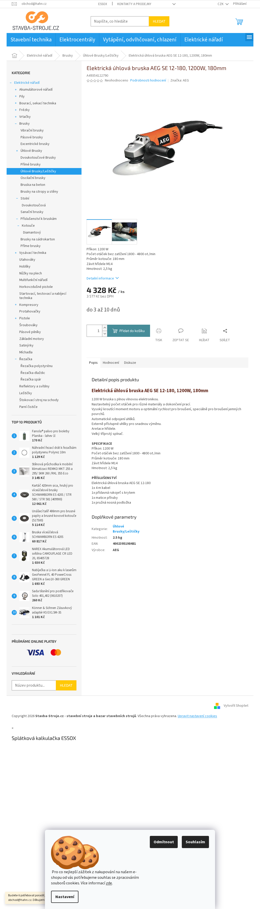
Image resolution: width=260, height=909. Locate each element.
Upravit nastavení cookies (197, 716)
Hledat (159, 21)
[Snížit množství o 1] (104, 334)
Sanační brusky (32, 211)
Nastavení (64, 897)
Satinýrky (26, 345)
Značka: (179, 80)
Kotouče (28, 225)
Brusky (24, 123)
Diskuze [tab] (130, 362)
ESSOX (102, 4)
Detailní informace (100, 278)
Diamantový (32, 232)
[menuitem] (31, 39)
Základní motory (31, 338)
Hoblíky (24, 266)
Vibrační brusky (32, 130)
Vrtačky (25, 116)
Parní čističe (28, 406)
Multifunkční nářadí (33, 280)
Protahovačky (29, 311)
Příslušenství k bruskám (39, 218)
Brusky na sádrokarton (38, 239)
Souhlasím (195, 842)
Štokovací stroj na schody (39, 400)
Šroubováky (28, 325)
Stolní (25, 198)
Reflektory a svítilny (34, 386)
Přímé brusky (31, 164)
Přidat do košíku (132, 330)
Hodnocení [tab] (111, 362)
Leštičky (25, 393)
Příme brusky (31, 246)
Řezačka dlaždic (33, 372)
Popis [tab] (93, 362)
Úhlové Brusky (31, 150)
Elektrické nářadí (27, 82)
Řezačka (25, 359)
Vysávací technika (32, 252)
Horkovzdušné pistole (36, 286)
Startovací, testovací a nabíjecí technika (42, 296)
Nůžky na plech (30, 273)
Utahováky (27, 259)
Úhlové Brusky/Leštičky (38, 171)
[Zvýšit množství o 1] (104, 328)
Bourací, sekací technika (37, 103)
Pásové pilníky (30, 332)
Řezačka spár (31, 379)
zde (109, 883)
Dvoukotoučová (34, 205)
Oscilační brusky (33, 177)
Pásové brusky (32, 137)
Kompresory (28, 304)
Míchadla (25, 352)
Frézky (24, 109)
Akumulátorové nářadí (36, 89)
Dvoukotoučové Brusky (38, 157)
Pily (22, 96)
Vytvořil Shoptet (236, 705)
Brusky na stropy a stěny (39, 191)
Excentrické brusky (35, 143)
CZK (221, 4)
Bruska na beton (33, 184)
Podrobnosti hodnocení (148, 80)
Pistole (24, 318)
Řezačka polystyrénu (37, 366)
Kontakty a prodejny (134, 4)
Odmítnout (164, 842)
